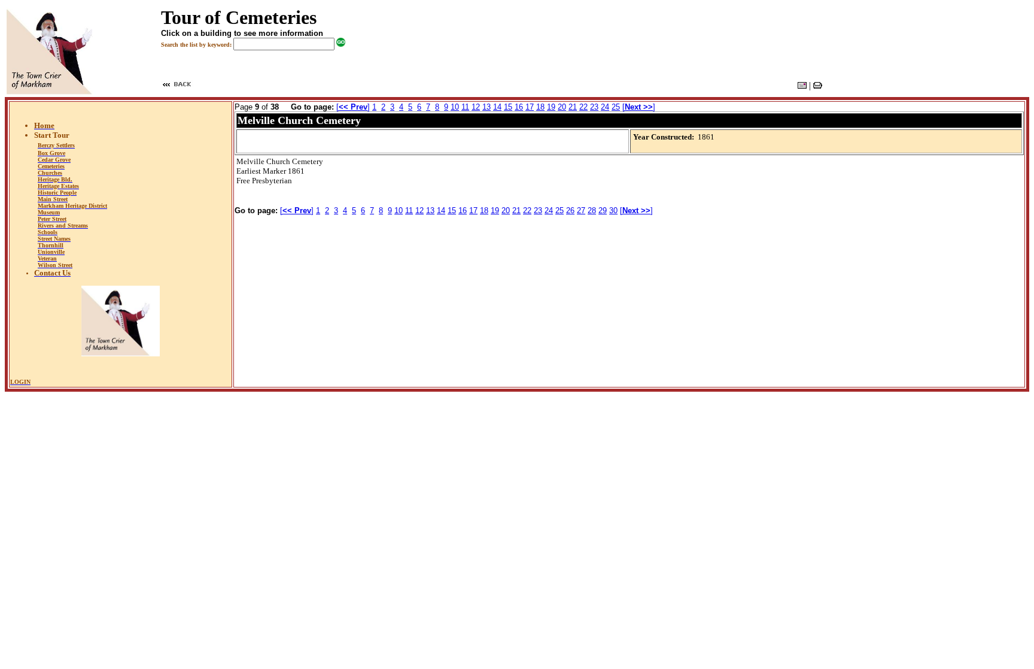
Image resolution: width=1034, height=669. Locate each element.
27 (581, 210)
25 (616, 106)
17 (529, 106)
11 (465, 106)
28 (592, 210)
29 (602, 210)
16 (519, 106)
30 (613, 210)
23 (594, 106)
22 (583, 106)
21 (572, 106)
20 (562, 106)
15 (508, 106)
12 (476, 106)
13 (486, 106)
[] (353, 106)
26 (570, 210)
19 (551, 106)
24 (605, 106)
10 (455, 106)
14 (497, 106)
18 (540, 106)
